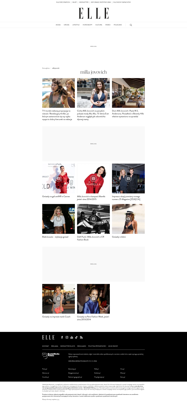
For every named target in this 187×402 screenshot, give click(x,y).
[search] (131, 25)
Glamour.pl (45, 373)
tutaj (58, 399)
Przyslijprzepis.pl (99, 377)
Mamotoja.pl (72, 369)
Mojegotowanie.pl (73, 373)
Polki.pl (96, 369)
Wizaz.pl (122, 373)
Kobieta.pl (97, 373)
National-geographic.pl (75, 377)
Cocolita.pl (45, 377)
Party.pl (44, 369)
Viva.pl (122, 369)
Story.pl (122, 377)
